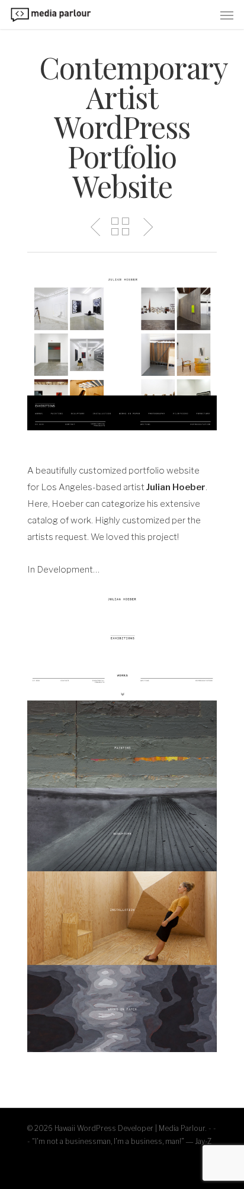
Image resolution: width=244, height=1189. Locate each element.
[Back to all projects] (120, 228)
